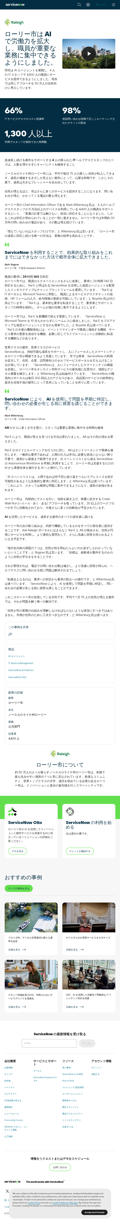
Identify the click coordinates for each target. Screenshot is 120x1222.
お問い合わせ (60, 1167)
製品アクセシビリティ (72, 1113)
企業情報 (8, 1067)
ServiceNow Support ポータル (45, 1079)
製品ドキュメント (70, 1107)
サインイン (96, 1067)
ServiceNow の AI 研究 (72, 1074)
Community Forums (13, 1120)
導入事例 (66, 1067)
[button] (79, 5)
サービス (37, 1071)
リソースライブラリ (71, 1120)
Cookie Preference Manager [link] (65, 1202)
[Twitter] (7, 1191)
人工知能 (8, 1136)
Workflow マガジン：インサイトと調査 (16, 1128)
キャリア (8, 1074)
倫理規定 (8, 1107)
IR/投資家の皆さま (13, 1100)
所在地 (7, 1080)
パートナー (9, 1087)
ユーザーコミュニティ (72, 1094)
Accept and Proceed (94, 1212)
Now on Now (68, 1080)
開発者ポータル (69, 1100)
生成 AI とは (67, 1126)
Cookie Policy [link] (34, 1202)
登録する (95, 1074)
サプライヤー (10, 1094)
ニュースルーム (11, 1113)
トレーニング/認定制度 (73, 1087)
